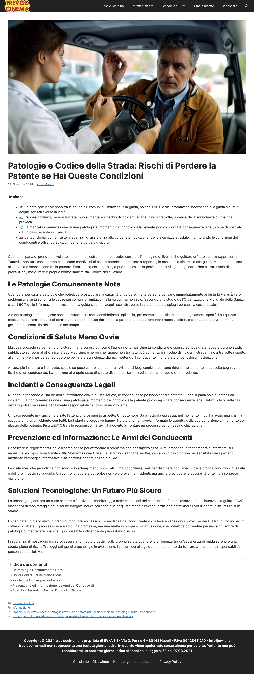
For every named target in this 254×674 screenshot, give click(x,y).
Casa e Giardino (112, 6)
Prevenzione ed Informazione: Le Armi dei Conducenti (53, 585)
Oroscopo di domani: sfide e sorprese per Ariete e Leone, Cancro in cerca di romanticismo (73, 616)
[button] (246, 6)
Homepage (122, 662)
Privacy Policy (170, 662)
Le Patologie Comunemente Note (38, 570)
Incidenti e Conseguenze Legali (36, 580)
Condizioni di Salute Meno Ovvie (37, 575)
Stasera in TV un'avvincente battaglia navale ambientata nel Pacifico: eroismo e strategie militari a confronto (84, 612)
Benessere (229, 6)
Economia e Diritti (173, 6)
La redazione (145, 662)
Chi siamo (81, 662)
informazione (21, 607)
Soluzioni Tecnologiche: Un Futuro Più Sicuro (47, 590)
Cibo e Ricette (204, 6)
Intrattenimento (142, 6)
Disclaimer (101, 662)
